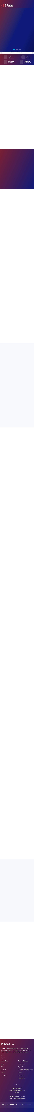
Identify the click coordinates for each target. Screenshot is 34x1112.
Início (2, 1064)
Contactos (21, 1075)
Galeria (20, 1072)
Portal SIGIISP (21, 1078)
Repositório (21, 1066)
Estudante (3, 1075)
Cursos (3, 1072)
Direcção (3, 1069)
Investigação (21, 1064)
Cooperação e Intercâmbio (25, 1069)
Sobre (2, 1066)
